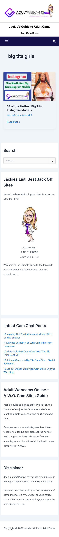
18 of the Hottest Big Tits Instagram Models (24, 108)
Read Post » (13, 122)
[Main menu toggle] (6, 41)
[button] (54, 41)
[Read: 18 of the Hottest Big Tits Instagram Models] (29, 86)
